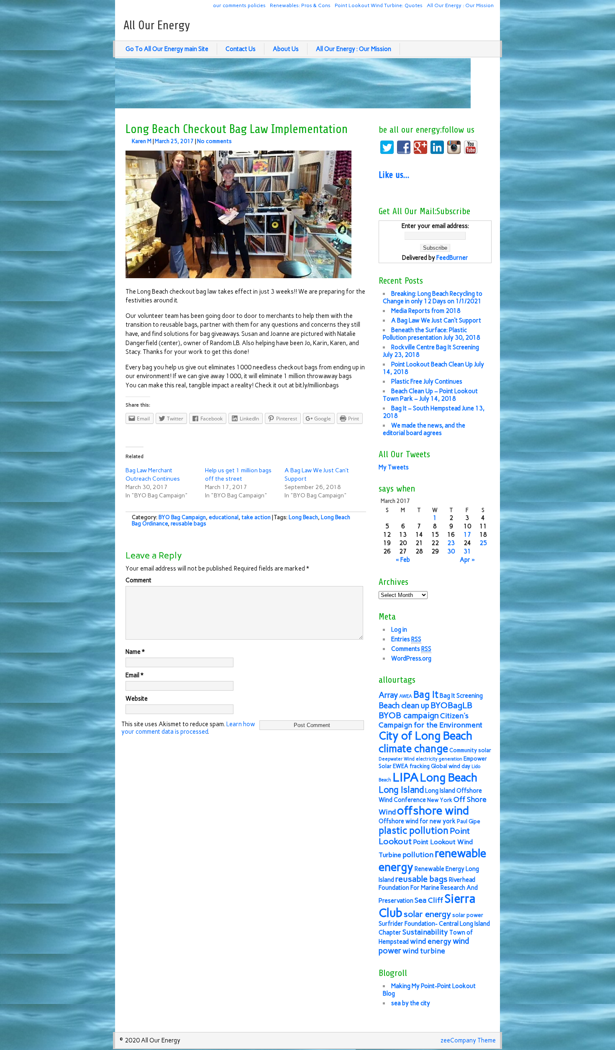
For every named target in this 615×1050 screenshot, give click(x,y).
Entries (406, 639)
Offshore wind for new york (417, 821)
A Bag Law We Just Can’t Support (436, 320)
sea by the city (410, 1003)
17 (467, 534)
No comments (214, 141)
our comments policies (239, 5)
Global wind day (450, 766)
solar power (467, 915)
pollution (417, 854)
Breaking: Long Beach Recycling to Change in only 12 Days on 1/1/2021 (432, 297)
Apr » (467, 559)
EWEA (400, 766)
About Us (286, 49)
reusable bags (188, 523)
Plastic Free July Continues (426, 381)
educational (223, 517)
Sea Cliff (429, 900)
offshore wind (433, 810)
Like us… (394, 175)
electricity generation (439, 759)
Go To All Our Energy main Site (167, 49)
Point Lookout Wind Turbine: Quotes (379, 5)
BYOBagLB (451, 705)
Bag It (425, 694)
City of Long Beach (425, 736)
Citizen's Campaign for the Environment (430, 720)
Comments (411, 649)
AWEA (405, 696)
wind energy (430, 941)
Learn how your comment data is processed (188, 727)
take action (256, 517)
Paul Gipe (468, 821)
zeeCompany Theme (468, 1040)
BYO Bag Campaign (182, 517)
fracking (420, 766)
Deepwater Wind (397, 759)
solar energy (427, 914)
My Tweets (394, 467)
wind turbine (423, 950)
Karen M (141, 141)
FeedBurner (452, 257)
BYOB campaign (409, 715)
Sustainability (425, 931)
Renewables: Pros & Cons (300, 5)
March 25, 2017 (174, 141)
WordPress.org (411, 658)
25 (483, 543)
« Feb (403, 559)
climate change (413, 749)
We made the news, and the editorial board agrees (424, 429)
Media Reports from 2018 (426, 311)
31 (467, 551)
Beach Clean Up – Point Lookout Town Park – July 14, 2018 (430, 394)
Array (388, 695)
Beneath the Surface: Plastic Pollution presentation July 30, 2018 (431, 333)
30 (451, 551)
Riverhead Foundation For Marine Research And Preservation (428, 890)
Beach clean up (404, 705)
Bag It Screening (461, 695)
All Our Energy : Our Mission (460, 5)
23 (451, 543)
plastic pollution (413, 830)
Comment (138, 580)
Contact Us (241, 49)
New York (439, 800)
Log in (399, 629)
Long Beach (303, 517)
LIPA (405, 777)
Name (135, 652)
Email (135, 675)
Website (137, 698)
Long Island (401, 789)
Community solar (470, 750)
